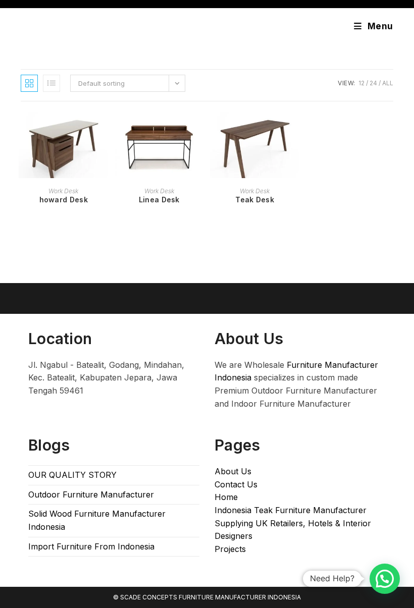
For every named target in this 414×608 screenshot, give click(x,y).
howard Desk (63, 199)
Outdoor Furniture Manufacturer (91, 494)
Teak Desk (254, 199)
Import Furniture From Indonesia (91, 546)
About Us (233, 471)
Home (226, 497)
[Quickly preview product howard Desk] (103, 129)
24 (373, 83)
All (387, 83)
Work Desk (63, 191)
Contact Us (236, 484)
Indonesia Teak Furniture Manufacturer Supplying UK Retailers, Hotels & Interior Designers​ (293, 523)
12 (361, 83)
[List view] (51, 83)
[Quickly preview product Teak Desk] (294, 129)
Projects (230, 549)
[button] (385, 579)
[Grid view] (29, 83)
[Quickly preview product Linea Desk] (199, 129)
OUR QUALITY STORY (72, 475)
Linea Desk (159, 199)
